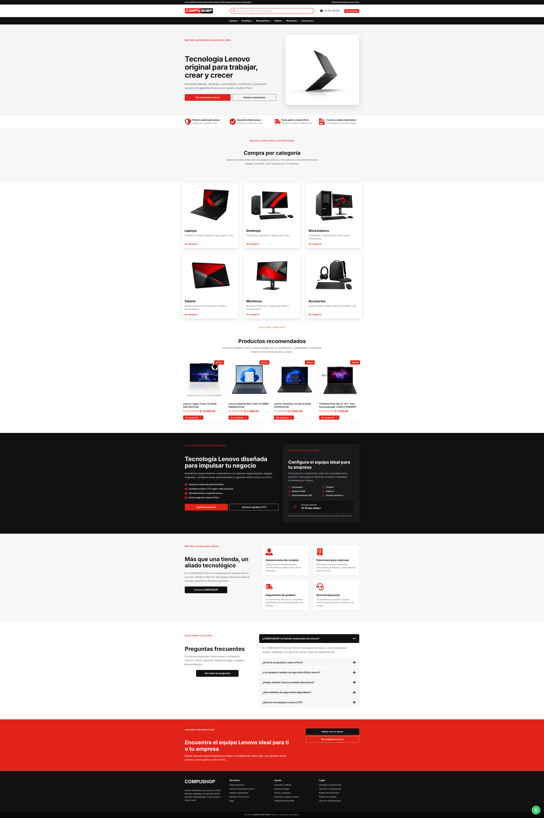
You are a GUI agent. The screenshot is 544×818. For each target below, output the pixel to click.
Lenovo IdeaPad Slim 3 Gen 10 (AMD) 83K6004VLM (249, 405)
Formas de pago (281, 789)
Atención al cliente (282, 785)
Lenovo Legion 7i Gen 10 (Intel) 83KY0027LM (200, 405)
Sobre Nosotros (237, 785)
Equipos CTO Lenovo (239, 796)
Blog (232, 800)
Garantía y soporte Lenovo (286, 796)
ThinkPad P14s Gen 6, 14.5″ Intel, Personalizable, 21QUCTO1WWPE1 (337, 405)
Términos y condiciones (330, 789)
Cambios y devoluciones (330, 785)
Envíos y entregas (282, 793)
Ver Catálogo (352, 11)
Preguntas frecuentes (284, 800)
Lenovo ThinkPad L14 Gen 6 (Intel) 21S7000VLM (292, 405)
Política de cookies (327, 796)
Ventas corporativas (239, 793)
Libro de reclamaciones (330, 800)
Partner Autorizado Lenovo (242, 789)
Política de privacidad (329, 793)
